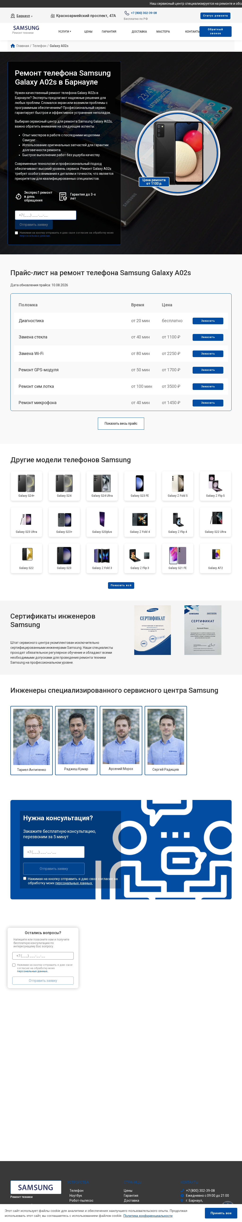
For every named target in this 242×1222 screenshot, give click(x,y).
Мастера (163, 31)
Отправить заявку (34, 224)
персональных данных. (35, 235)
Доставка (139, 31)
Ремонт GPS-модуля (39, 369)
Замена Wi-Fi (31, 353)
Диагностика (31, 320)
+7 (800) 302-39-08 (144, 13)
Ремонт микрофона (37, 402)
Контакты (192, 31)
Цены (88, 31)
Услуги (63, 31)
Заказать (208, 320)
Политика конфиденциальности (148, 1216)
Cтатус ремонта (215, 15)
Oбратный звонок (215, 31)
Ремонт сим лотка (36, 386)
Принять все (221, 1213)
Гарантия (109, 31)
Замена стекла (33, 336)
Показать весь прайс (121, 423)
